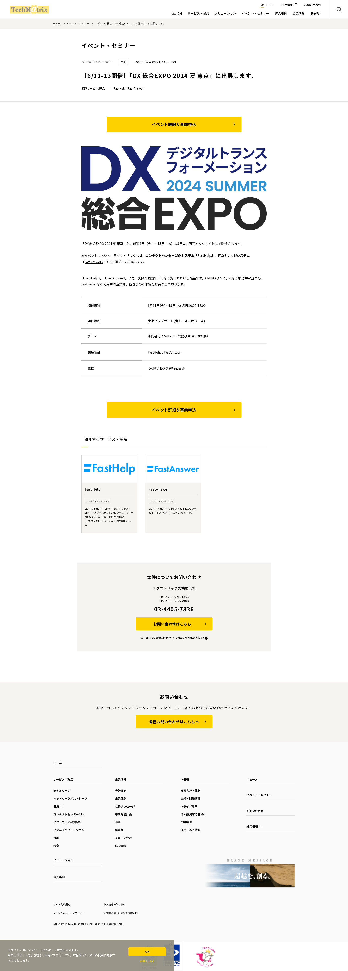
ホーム (57, 763)
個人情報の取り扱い (114, 904)
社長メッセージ (125, 806)
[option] (109, 494)
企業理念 (120, 798)
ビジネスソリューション (68, 830)
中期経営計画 (123, 814)
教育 (56, 846)
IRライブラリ (189, 806)
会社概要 (120, 791)
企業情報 (120, 779)
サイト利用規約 (61, 904)
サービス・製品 (63, 779)
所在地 (119, 830)
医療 (56, 806)
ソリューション (63, 860)
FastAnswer (136, 88)
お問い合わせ (254, 811)
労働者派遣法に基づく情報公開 (121, 912)
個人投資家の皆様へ (193, 814)
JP (262, 5)
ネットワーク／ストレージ (70, 798)
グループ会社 (123, 838)
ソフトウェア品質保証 (67, 822)
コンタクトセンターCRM (69, 814)
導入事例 (59, 877)
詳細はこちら (147, 961)
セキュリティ (61, 791)
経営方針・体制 (190, 791)
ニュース (252, 779)
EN (271, 5)
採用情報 (287, 5)
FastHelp (120, 88)
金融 (56, 838)
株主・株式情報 (190, 830)
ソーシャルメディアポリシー (69, 912)
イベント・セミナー (78, 23)
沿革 (118, 822)
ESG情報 (120, 846)
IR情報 (185, 779)
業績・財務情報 (190, 798)
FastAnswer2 (94, 261)
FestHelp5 (205, 255)
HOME (57, 23)
